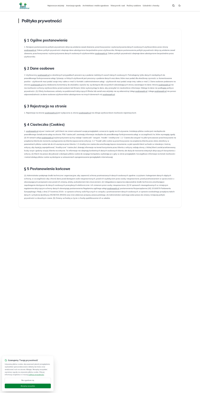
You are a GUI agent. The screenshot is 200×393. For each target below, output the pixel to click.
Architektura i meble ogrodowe (96, 5)
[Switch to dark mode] (179, 5)
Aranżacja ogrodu (73, 5)
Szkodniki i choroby (151, 5)
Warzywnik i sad (118, 5)
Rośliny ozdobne (134, 5)
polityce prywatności (36, 375)
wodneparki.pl (30, 50)
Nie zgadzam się (27, 380)
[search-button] (173, 5)
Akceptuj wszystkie (28, 386)
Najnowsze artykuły (55, 5)
